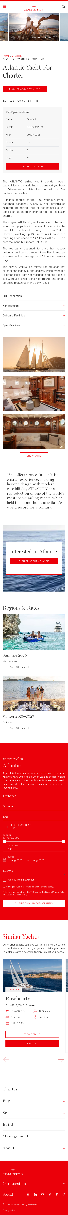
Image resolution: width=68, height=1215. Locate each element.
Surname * (8, 806)
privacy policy (47, 886)
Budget (7, 835)
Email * (6, 816)
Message (8, 870)
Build (8, 1124)
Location (13, 846)
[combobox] (6, 827)
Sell (6, 1112)
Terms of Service (14, 894)
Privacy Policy (58, 892)
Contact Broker (32, 166)
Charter (17, 56)
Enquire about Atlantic (24, 89)
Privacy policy (9, 1210)
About (9, 1148)
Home (6, 56)
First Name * (9, 796)
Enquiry (32, 1043)
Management (16, 1136)
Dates (11, 857)
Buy (6, 1101)
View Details (32, 1034)
